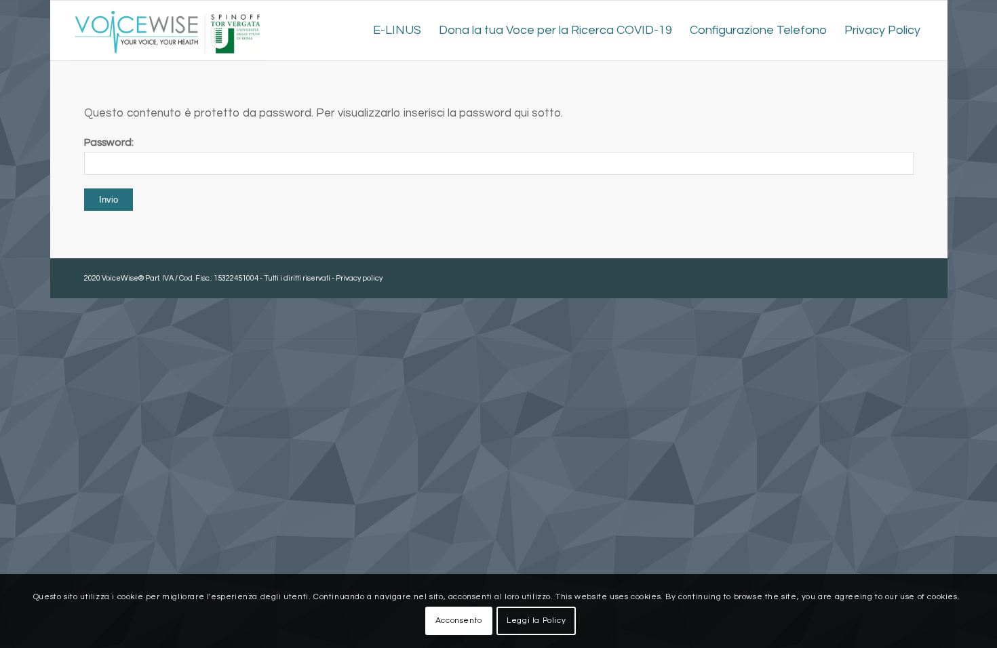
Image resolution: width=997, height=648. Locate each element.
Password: (109, 142)
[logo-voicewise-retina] (167, 30)
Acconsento (458, 620)
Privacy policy (359, 278)
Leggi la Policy (536, 620)
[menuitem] (397, 30)
